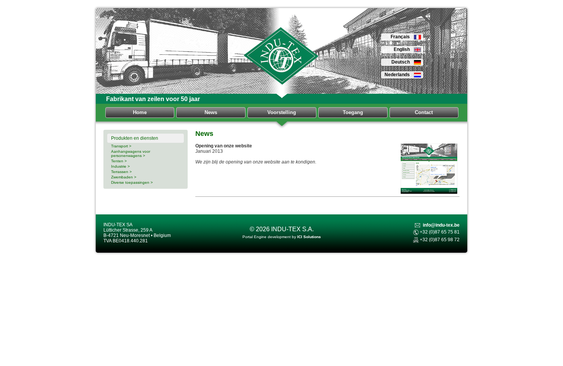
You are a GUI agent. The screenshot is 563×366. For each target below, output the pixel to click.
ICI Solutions (309, 237)
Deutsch (400, 62)
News (211, 112)
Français (400, 36)
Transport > (121, 146)
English (402, 49)
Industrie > (120, 166)
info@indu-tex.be (441, 225)
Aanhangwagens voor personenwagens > (130, 153)
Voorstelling (281, 112)
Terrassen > (121, 172)
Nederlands (397, 74)
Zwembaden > (123, 177)
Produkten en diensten (134, 138)
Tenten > (119, 161)
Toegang (353, 112)
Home (140, 112)
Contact (424, 112)
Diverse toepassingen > (132, 182)
